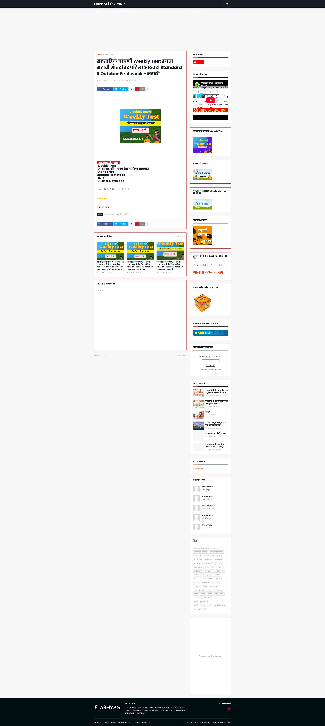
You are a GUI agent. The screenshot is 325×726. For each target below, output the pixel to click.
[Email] (142, 89)
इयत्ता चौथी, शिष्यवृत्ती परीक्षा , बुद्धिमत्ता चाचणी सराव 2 (216, 391)
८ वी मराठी (197, 579)
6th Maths (209, 567)
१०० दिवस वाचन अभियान (202, 548)
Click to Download (104, 207)
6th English (198, 567)
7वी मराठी (217, 575)
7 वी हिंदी (196, 575)
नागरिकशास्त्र (214, 586)
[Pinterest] (137, 89)
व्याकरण (197, 598)
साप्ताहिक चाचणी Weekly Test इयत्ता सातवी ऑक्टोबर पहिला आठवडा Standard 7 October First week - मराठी (170, 266)
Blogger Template (142, 722)
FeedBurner (216, 369)
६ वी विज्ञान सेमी (209, 563)
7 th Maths (219, 567)
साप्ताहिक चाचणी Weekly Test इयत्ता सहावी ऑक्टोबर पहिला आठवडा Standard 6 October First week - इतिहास (140, 266)
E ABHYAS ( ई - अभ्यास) (109, 4)
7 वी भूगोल (208, 571)
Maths (196, 582)
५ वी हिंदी (206, 556)
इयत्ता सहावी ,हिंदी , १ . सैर (215, 433)
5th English (216, 556)
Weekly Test (108, 55)
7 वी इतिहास (198, 571)
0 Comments (134, 80)
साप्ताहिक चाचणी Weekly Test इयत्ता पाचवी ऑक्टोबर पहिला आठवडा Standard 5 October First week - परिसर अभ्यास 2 (110, 266)
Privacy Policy (204, 722)
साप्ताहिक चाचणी (122, 214)
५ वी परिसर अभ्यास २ (216, 552)
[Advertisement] (162, 29)
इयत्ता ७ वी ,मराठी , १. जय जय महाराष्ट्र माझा (215, 424)
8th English (208, 579)
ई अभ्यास (197, 586)
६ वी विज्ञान (197, 563)
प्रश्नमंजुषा (219, 590)
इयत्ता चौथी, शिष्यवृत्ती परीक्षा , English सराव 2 (216, 402)
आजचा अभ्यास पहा (208, 272)
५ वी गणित (216, 548)
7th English (206, 575)
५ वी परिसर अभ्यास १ (200, 552)
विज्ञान (210, 594)
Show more (179, 236)
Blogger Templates (111, 722)
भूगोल (196, 594)
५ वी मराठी (197, 556)
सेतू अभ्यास (197, 609)
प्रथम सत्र (209, 590)
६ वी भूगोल (208, 560)
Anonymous (207, 487)
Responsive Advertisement (210, 656)
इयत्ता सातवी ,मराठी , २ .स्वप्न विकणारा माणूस (214, 445)
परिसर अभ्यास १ (199, 590)
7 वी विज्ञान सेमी (219, 571)
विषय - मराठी (219, 594)
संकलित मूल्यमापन (200, 602)
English (217, 579)
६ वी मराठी (218, 560)
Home (99, 55)
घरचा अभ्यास (198, 468)
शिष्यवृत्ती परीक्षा (207, 598)
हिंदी (205, 609)
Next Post (181, 355)
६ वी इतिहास (198, 560)
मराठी (203, 594)
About (193, 722)
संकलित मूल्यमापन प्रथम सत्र (203, 605)
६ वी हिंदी (220, 563)
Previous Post (100, 355)
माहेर (207, 412)
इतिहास (216, 582)
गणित (205, 586)
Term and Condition (222, 722)
